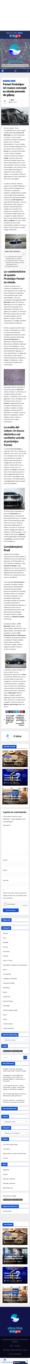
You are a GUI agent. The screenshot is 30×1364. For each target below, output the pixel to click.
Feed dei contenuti (9, 1179)
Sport (5, 1015)
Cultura (5, 947)
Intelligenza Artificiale (10, 978)
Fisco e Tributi (7, 960)
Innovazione (6, 80)
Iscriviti (5, 1158)
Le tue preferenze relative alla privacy (15, 1359)
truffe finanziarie (8, 1028)
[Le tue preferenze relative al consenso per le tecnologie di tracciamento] (27, 1361)
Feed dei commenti (9, 1183)
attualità (5, 942)
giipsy (12, 100)
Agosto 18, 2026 (11, 1261)
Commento (7, 825)
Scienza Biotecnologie (10, 1010)
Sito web (5, 880)
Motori (13, 80)
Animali (5, 933)
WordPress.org (8, 1188)
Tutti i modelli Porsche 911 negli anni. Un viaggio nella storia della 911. (10, 719)
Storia (5, 1019)
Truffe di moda (7, 1024)
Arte (4, 938)
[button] (27, 71)
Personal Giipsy (16, 775)
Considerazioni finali (12, 266)
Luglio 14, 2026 (11, 1280)
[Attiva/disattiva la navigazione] (15, 71)
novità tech (6, 997)
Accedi (5, 1174)
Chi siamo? (6, 1149)
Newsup (25, 1339)
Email (5, 870)
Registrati (6, 1170)
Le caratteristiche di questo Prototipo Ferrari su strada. (14, 257)
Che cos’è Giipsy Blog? (10, 1144)
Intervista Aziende (9, 983)
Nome (5, 860)
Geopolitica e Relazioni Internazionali (15, 965)
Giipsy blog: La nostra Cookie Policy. (14, 1153)
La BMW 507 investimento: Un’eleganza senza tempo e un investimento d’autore (19, 720)
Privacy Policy (8, 1051)
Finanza (5, 956)
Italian (18, 1362)
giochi (5, 969)
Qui (11, 169)
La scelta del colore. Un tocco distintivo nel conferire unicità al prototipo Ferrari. (15, 262)
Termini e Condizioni (17, 1051)
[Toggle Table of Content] (22, 254)
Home (11, 1346)
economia (6, 951)
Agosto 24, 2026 (11, 1242)
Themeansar (15, 1341)
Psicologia (6, 1006)
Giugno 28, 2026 (11, 1300)
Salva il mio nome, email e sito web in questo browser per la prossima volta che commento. (15, 895)
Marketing (15, 794)
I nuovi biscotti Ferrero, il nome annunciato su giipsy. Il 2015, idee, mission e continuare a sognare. (14, 1087)
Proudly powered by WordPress (10, 1339)
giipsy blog (15, 61)
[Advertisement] (15, 15)
